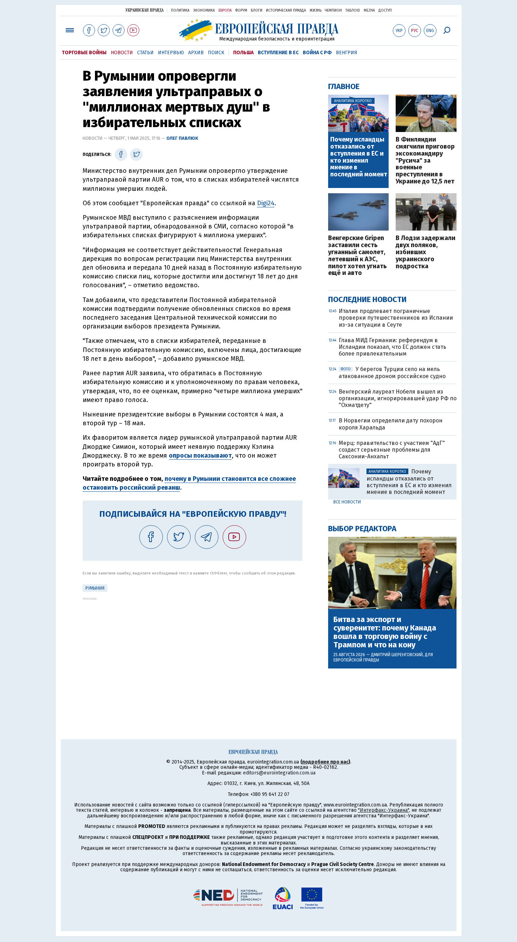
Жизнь (315, 10)
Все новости (347, 502)
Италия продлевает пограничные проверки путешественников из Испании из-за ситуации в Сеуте (396, 318)
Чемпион (333, 10)
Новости (122, 53)
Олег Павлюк (182, 138)
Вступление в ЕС (278, 53)
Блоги (256, 10)
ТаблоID (352, 10)
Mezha (369, 10)
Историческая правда (286, 10)
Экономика (204, 10)
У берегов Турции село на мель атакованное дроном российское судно (392, 372)
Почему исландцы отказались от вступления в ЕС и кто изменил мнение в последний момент (358, 157)
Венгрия (346, 53)
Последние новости (367, 299)
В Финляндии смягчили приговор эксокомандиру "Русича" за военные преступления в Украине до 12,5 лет (425, 160)
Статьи (145, 53)
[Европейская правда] (259, 30)
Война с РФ (317, 53)
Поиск (216, 53)
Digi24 (265, 203)
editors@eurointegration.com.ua (279, 773)
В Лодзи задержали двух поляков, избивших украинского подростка (425, 252)
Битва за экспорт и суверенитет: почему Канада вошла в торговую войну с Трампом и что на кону (384, 632)
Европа (225, 10)
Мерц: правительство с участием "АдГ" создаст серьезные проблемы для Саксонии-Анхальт (392, 450)
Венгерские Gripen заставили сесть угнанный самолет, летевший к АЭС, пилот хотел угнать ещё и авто (357, 256)
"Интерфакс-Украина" (383, 810)
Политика (180, 10)
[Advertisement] (192, 650)
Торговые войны (84, 53)
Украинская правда (144, 10)
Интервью (171, 53)
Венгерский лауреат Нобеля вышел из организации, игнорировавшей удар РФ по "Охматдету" (398, 398)
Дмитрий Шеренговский (397, 654)
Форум (241, 10)
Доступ (385, 10)
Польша (243, 53)
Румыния (94, 588)
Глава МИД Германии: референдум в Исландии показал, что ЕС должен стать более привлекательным (392, 347)
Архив (196, 53)
